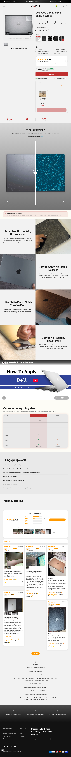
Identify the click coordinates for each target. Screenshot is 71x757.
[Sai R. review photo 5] (16, 613)
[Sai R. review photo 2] (6, 613)
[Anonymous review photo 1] (35, 559)
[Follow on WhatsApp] (18, 747)
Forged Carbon (44, 42)
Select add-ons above (43, 110)
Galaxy (50, 41)
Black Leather (55, 42)
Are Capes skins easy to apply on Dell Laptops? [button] (13, 464)
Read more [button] (8, 636)
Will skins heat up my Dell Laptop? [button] (10, 476)
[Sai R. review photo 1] (13, 605)
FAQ (4, 731)
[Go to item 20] (5, 44)
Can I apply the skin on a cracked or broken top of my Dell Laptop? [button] (17, 487)
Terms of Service (24, 731)
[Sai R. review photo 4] (13, 613)
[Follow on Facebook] (4, 747)
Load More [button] (35, 653)
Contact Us (22, 736)
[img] (7, 546)
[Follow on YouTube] (15, 747)
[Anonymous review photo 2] (28, 567)
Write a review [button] (57, 520)
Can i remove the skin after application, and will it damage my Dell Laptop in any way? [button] (21, 472)
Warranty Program (7, 736)
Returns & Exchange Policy (9, 733)
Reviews (5, 738)
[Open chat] (2, 750)
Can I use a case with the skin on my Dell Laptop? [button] (13, 480)
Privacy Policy (23, 728)
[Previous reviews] (37, 61)
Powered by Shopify (17, 751)
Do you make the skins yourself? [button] (10, 484)
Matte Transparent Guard (38, 42)
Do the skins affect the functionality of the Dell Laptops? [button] (15, 468)
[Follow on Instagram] (11, 747)
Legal (21, 733)
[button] (51, 61)
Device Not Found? (7, 728)
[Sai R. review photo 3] (9, 613)
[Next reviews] (66, 61)
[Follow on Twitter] (8, 747)
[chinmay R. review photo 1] (13, 559)
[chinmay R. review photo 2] (6, 567)
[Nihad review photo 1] (57, 564)
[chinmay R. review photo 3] (9, 567)
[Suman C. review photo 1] (57, 619)
